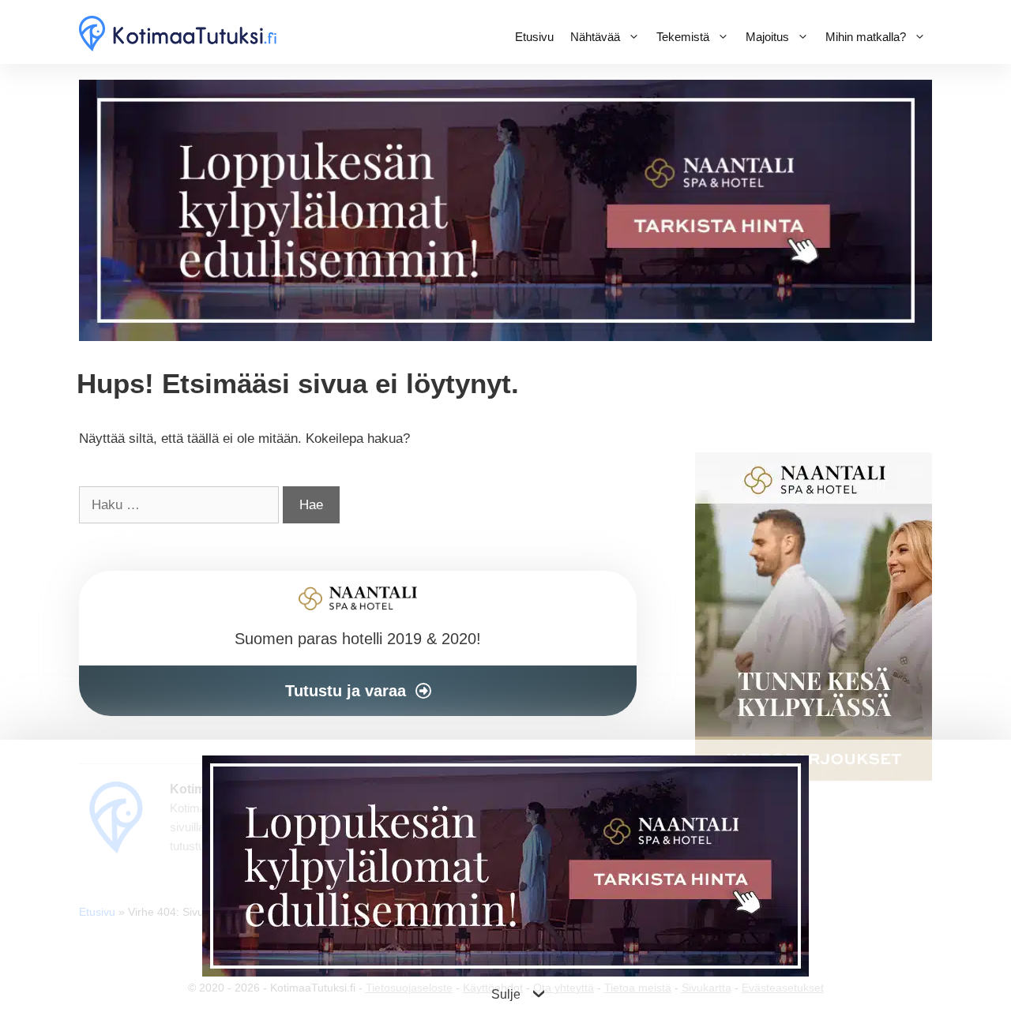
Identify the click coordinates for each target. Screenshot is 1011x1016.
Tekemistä (682, 36)
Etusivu (534, 36)
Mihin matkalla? (865, 36)
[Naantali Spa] (505, 336)
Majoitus (767, 36)
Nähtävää (595, 36)
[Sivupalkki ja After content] (358, 643)
